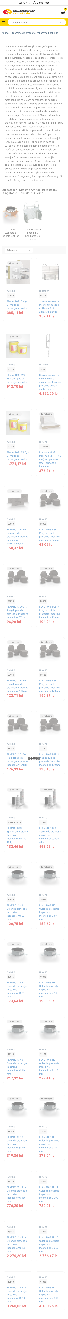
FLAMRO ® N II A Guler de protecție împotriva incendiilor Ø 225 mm (17, 1271)
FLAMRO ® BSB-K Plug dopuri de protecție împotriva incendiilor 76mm (50, 612)
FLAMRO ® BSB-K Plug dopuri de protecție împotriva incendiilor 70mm (17, 612)
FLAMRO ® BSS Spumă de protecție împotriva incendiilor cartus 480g (50, 835)
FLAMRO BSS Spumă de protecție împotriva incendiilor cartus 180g (17, 835)
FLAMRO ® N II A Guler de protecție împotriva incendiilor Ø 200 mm (49, 1221)
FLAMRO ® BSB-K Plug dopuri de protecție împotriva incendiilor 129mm (50, 686)
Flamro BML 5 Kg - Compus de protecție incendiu (17, 305)
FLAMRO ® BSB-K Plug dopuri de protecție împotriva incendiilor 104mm (17, 686)
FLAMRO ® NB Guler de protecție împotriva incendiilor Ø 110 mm (17, 1067)
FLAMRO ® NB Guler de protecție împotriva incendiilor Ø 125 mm (49, 1067)
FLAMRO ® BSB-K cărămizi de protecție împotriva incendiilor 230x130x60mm (17, 536)
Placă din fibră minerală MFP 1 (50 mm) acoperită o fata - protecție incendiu (50, 459)
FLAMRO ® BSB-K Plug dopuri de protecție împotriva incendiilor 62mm (50, 535)
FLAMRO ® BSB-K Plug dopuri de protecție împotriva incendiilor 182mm (50, 760)
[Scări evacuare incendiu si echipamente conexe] (32, 212)
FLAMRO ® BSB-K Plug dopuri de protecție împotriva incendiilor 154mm (17, 760)
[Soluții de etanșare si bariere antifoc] (11, 212)
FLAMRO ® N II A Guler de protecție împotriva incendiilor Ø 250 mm (49, 1271)
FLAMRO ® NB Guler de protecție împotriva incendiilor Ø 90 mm (49, 989)
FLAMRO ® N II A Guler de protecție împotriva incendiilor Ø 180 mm (17, 1221)
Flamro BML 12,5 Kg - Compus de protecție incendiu (17, 378)
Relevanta (19, 250)
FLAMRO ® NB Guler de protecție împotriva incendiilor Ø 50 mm (17, 912)
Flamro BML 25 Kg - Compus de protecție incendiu (18, 456)
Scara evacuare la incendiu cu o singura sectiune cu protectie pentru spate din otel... (50, 382)
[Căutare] (61, 22)
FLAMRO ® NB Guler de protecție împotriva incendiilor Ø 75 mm (17, 989)
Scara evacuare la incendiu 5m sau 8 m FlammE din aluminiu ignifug (49, 307)
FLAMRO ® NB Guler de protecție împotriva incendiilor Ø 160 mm (49, 1144)
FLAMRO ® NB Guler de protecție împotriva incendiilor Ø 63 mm (49, 912)
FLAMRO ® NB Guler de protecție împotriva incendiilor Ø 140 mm (17, 1144)
